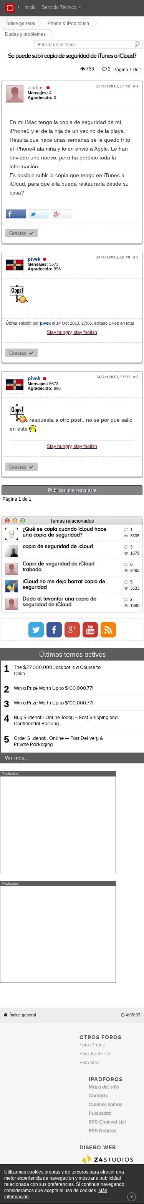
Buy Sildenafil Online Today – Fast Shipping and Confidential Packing (66, 648)
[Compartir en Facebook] (17, 150)
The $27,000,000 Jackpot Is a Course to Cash (57, 598)
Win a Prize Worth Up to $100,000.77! (53, 616)
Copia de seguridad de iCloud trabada (70, 491)
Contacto (94, 1028)
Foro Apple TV (95, 871)
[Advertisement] (58, 752)
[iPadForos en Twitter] (107, 557)
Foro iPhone (92, 862)
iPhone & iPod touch (69, 23)
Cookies (75, 1028)
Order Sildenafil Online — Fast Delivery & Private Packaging (58, 669)
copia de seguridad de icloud (59, 474)
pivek (35, 195)
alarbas (37, 67)
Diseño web (57, 1033)
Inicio (30, 7)
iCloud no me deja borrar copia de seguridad (78, 509)
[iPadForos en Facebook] (125, 557)
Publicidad (115, 1028)
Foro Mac (89, 880)
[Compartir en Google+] (63, 150)
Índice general (23, 833)
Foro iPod (99, 1013)
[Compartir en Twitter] (40, 150)
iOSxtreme (100, 1004)
